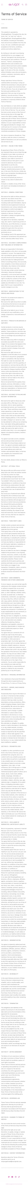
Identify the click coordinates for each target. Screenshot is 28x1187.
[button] (2, 4)
